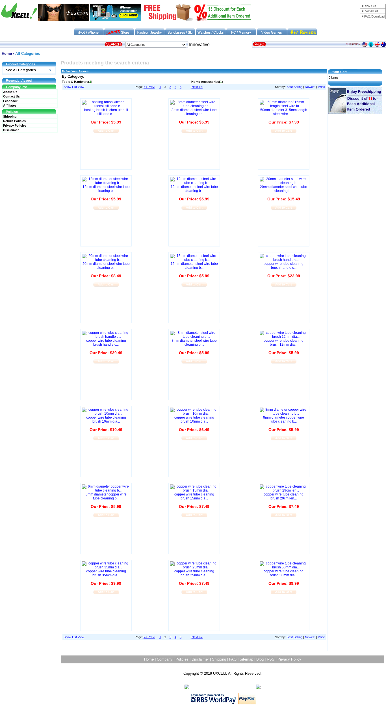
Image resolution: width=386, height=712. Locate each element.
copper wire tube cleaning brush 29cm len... (283, 496)
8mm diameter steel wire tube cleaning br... (194, 112)
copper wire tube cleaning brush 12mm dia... (283, 343)
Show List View (74, 86)
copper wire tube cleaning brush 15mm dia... (194, 496)
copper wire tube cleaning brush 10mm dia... (106, 419)
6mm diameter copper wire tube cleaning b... (106, 496)
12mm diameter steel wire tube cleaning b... (106, 189)
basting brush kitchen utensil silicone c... (106, 112)
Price (321, 86)
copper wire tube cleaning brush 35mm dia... (106, 573)
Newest (310, 86)
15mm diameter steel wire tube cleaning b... (194, 266)
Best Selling (294, 86)
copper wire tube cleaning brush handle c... (283, 266)
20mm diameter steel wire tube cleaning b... (283, 189)
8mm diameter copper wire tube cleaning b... (283, 419)
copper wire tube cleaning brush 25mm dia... (194, 573)
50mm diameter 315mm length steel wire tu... (283, 112)
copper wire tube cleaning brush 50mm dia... (283, 573)
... (186, 86)
